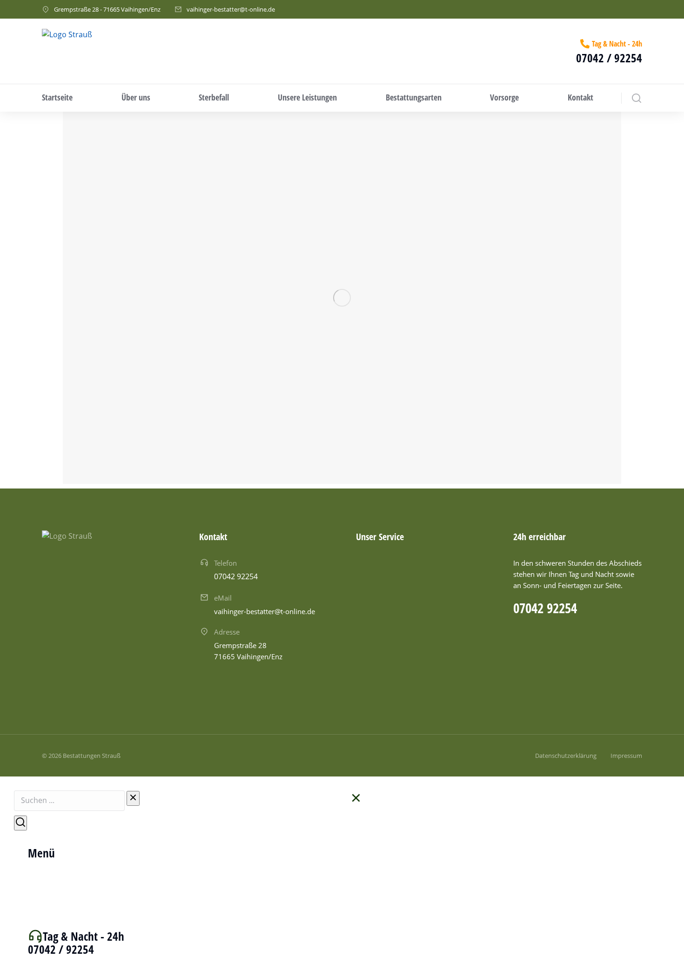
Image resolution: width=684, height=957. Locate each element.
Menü (41, 853)
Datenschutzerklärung (566, 755)
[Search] (20, 823)
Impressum (626, 755)
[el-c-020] (342, 298)
